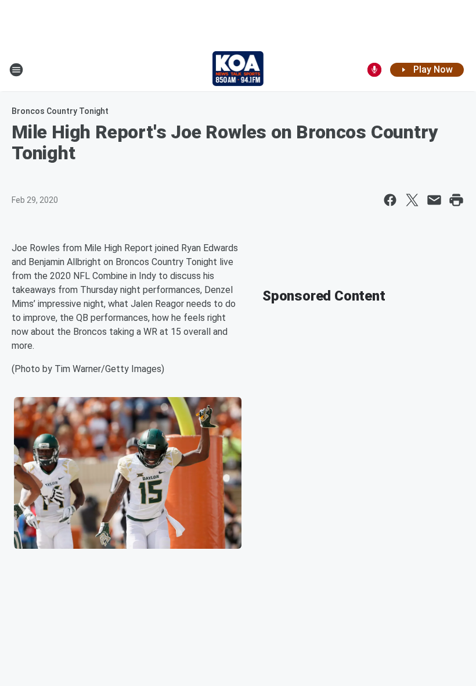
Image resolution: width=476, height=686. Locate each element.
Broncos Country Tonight (60, 111)
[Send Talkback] (374, 70)
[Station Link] (238, 69)
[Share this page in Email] (434, 200)
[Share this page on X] (412, 200)
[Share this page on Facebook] (390, 200)
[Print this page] (456, 200)
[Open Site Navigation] (16, 70)
